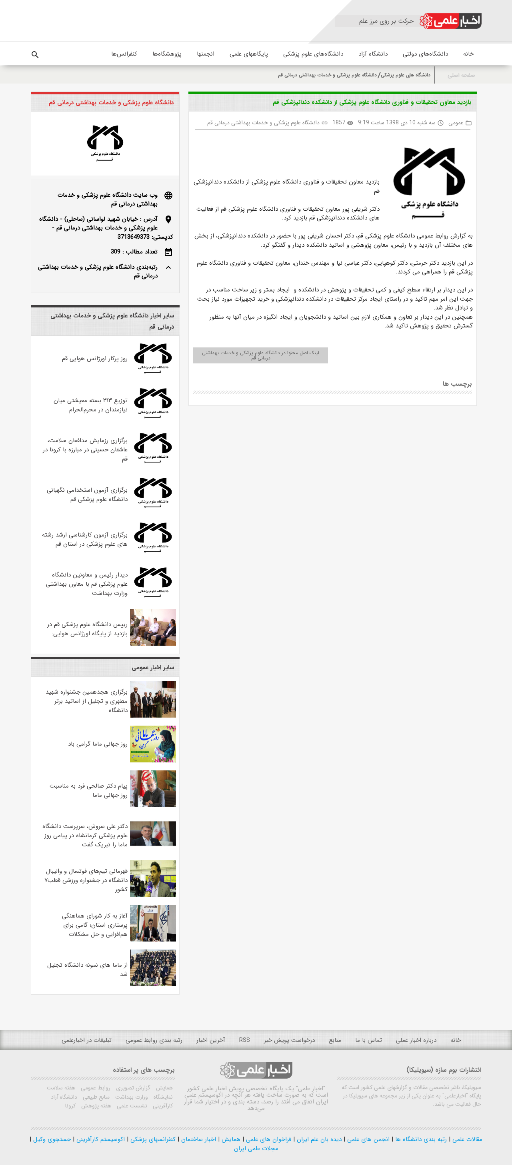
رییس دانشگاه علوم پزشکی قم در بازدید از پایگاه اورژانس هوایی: (87, 629)
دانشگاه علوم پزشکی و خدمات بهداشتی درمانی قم (327, 75)
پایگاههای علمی (249, 54)
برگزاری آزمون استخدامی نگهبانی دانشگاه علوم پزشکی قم (87, 494)
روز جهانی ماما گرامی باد (98, 744)
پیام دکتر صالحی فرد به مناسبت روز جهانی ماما (89, 790)
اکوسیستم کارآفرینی (99, 1139)
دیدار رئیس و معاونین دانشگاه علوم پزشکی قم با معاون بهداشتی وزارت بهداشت (87, 584)
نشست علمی (131, 1105)
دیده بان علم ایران (318, 1139)
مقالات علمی (466, 1139)
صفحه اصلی (461, 75)
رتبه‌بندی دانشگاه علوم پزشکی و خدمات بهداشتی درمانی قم (98, 271)
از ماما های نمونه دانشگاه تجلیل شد (87, 969)
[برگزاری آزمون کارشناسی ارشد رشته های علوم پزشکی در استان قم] (153, 554)
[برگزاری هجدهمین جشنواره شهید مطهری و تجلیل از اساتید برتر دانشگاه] (153, 716)
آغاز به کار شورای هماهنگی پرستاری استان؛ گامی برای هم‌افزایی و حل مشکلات (95, 925)
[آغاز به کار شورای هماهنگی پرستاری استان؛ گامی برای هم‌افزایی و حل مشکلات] (153, 940)
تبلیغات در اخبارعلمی (87, 1040)
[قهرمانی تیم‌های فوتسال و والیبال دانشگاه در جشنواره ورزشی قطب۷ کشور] (153, 895)
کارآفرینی (162, 1105)
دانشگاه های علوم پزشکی (405, 75)
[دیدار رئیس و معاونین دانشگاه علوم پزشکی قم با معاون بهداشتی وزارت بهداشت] (153, 599)
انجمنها (205, 54)
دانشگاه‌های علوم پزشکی (313, 54)
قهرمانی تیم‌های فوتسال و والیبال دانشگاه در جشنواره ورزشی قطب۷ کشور (86, 880)
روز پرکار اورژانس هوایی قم (95, 358)
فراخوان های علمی (267, 1139)
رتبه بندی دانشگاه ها (420, 1139)
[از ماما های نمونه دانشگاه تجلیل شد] (153, 984)
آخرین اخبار (210, 1040)
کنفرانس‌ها (124, 54)
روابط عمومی (94, 1087)
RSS (244, 1040)
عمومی (456, 122)
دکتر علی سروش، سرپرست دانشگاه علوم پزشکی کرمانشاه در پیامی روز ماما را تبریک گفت (85, 836)
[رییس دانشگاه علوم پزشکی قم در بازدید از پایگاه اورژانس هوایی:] (153, 644)
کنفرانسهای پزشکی (152, 1139)
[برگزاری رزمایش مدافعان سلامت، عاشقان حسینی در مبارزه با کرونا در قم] (153, 465)
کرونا (70, 1105)
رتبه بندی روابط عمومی (154, 1040)
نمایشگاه (162, 1097)
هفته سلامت (61, 1087)
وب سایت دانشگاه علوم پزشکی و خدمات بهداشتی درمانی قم (108, 199)
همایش (163, 1087)
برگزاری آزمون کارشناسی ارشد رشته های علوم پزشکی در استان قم (85, 539)
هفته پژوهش (95, 1105)
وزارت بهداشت (131, 1097)
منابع (335, 1040)
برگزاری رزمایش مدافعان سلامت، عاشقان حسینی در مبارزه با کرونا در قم (85, 450)
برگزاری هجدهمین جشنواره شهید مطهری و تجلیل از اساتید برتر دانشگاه (87, 701)
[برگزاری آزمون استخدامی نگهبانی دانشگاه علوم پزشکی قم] (153, 510)
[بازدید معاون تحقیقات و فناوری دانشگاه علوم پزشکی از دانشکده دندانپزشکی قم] (426, 185)
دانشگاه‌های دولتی (425, 54)
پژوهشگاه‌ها (167, 54)
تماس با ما (368, 1040)
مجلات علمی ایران (256, 1148)
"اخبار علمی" (310, 1088)
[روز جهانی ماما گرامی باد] (153, 761)
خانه (468, 54)
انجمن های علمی (367, 1139)
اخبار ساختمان (197, 1139)
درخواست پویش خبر (289, 1040)
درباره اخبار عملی (416, 1040)
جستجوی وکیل (51, 1139)
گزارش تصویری (132, 1087)
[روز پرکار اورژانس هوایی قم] (153, 375)
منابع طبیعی (95, 1097)
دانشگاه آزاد (373, 54)
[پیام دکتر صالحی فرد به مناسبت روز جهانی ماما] (153, 805)
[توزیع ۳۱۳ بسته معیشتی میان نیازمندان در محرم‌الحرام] (153, 420)
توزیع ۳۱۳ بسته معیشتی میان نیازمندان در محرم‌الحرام (91, 405)
